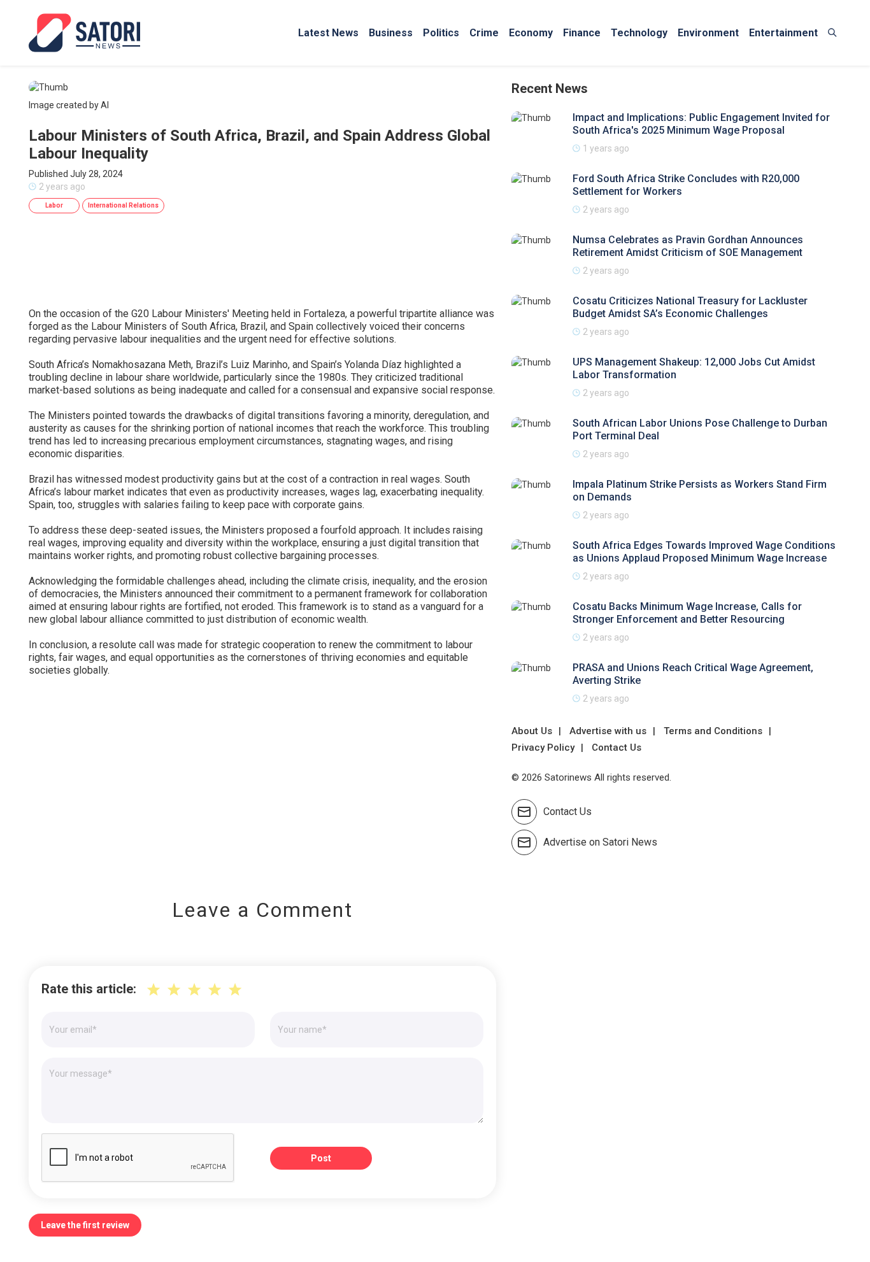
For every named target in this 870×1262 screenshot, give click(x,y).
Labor (54, 205)
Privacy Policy (542, 747)
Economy (531, 33)
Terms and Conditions (713, 731)
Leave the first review (85, 1225)
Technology (639, 33)
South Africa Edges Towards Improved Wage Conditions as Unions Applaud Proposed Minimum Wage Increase (704, 551)
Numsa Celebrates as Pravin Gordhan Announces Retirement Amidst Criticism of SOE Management (688, 246)
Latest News (328, 33)
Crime (484, 33)
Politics (441, 33)
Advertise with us (607, 731)
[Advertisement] (262, 779)
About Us (531, 731)
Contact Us (616, 747)
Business (391, 33)
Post (321, 1158)
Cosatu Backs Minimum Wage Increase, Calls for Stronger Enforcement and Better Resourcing (687, 612)
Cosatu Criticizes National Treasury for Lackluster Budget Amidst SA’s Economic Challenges (690, 307)
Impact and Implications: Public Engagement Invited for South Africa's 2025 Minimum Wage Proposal (701, 123)
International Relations (123, 205)
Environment (708, 33)
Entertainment (783, 33)
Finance (582, 33)
